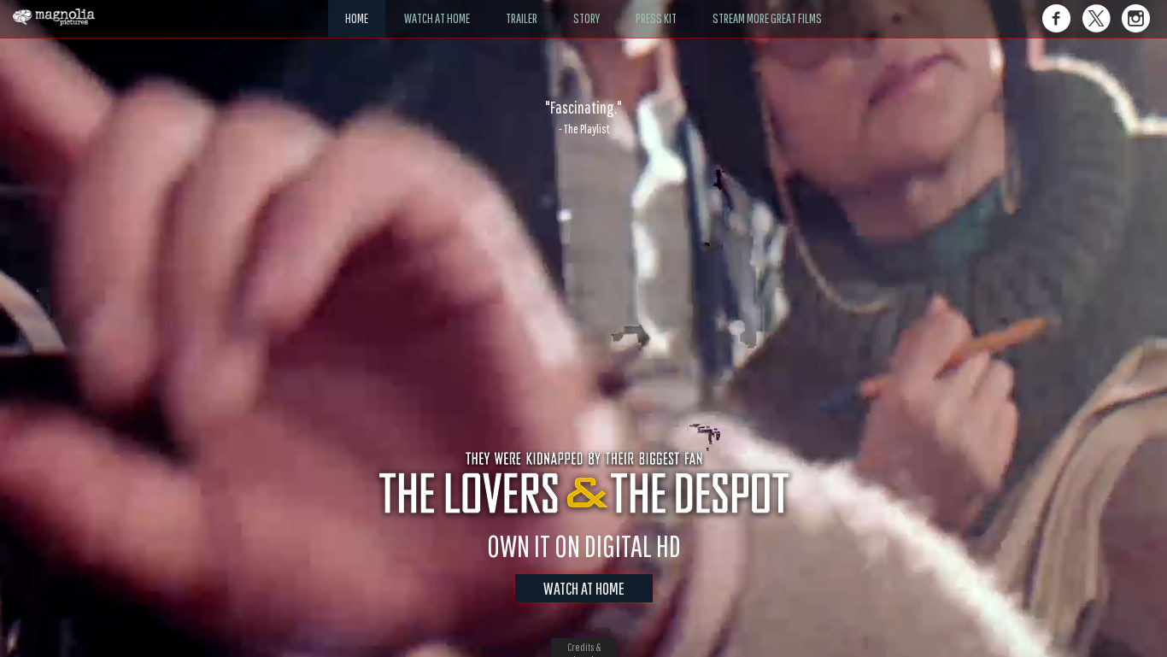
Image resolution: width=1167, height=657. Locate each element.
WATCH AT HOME (584, 588)
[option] (583, 117)
